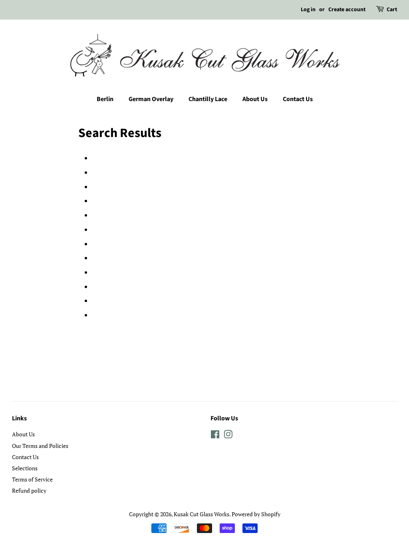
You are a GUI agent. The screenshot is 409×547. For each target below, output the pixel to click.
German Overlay (151, 99)
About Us (255, 99)
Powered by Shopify (256, 514)
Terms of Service (32, 479)
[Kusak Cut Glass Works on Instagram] (228, 436)
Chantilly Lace (208, 99)
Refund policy (29, 490)
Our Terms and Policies (40, 446)
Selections (25, 468)
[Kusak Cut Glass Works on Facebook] (215, 436)
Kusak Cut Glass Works (201, 514)
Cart (392, 10)
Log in (308, 10)
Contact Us (298, 99)
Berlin (105, 99)
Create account (346, 10)
